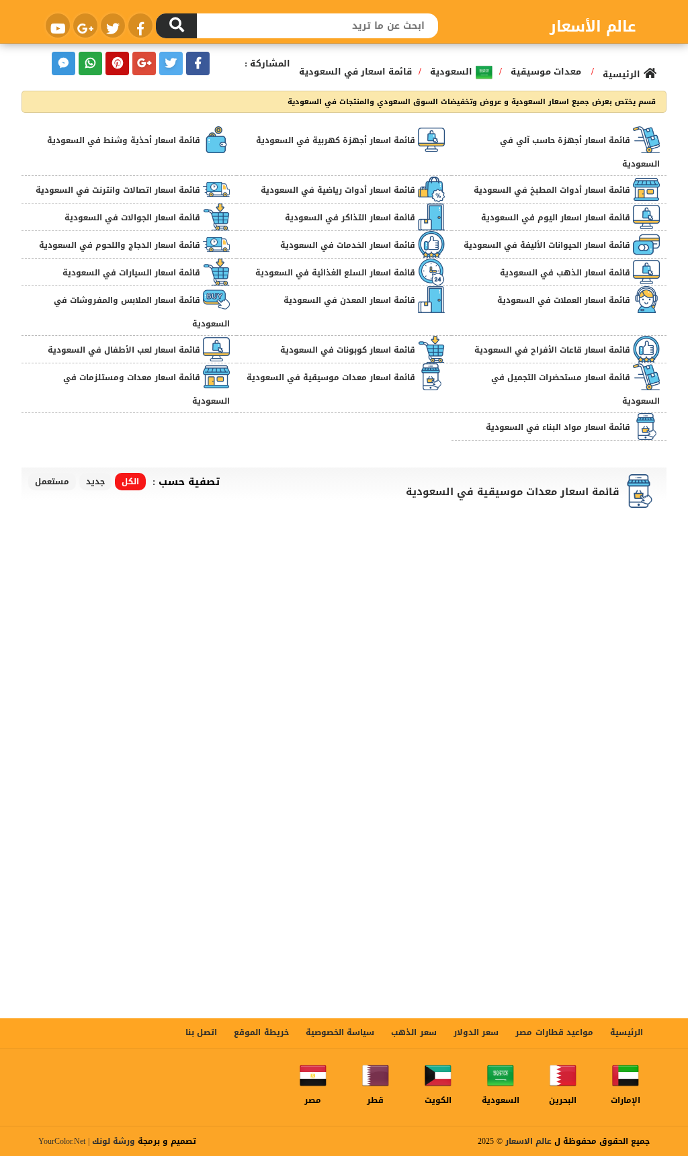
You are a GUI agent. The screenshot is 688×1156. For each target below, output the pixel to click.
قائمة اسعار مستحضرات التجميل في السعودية (575, 389)
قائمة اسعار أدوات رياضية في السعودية (339, 190)
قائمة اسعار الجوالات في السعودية (133, 217)
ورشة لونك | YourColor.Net (86, 1141)
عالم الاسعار (528, 1141)
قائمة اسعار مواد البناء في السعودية (559, 427)
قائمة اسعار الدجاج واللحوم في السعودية (121, 245)
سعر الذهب (413, 1032)
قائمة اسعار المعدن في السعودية (351, 300)
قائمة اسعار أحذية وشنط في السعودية (125, 140)
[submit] (176, 25)
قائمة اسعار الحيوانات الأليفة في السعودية (548, 245)
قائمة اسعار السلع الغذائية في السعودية (336, 272)
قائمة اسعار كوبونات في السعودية (349, 350)
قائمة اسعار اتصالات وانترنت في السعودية (119, 190)
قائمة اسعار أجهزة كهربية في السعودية (337, 140)
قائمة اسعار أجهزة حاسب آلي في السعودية (580, 152)
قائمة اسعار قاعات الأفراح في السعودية (553, 350)
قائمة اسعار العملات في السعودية (565, 300)
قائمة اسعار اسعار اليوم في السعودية (557, 217)
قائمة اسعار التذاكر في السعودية (351, 217)
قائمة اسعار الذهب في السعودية (566, 272)
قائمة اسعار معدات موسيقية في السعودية (332, 377)
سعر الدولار (476, 1032)
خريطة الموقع (261, 1032)
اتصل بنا (201, 1032)
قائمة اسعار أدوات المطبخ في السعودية (553, 190)
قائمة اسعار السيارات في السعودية (132, 272)
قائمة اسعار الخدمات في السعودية (349, 245)
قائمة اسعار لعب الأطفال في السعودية (125, 350)
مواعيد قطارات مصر (554, 1032)
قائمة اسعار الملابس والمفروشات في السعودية (142, 312)
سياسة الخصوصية (340, 1032)
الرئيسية (626, 1032)
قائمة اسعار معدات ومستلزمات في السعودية (146, 389)
